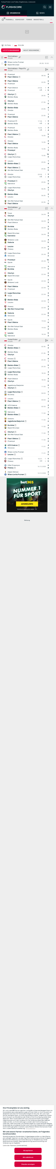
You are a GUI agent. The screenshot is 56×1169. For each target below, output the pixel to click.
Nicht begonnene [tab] (31, 50)
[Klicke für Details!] (27, 63)
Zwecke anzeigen (28, 1164)
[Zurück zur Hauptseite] (14, 7)
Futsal (8, 45)
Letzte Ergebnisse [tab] (11, 50)
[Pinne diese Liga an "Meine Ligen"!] (19, 57)
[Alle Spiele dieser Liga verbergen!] (52, 57)
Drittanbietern (30, 1128)
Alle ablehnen (28, 1157)
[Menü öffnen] (50, 7)
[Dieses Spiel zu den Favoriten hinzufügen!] (2, 63)
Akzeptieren (28, 1150)
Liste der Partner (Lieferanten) (15, 1145)
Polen (21, 45)
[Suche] (45, 7)
